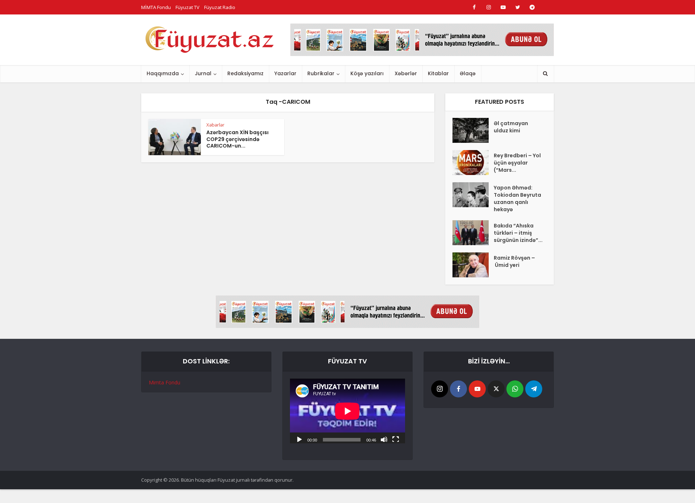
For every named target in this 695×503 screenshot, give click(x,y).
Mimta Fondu (164, 382)
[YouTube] (477, 388)
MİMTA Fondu (156, 7)
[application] (347, 411)
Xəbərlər (406, 73)
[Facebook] (458, 388)
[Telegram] (533, 388)
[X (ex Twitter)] (496, 388)
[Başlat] (299, 439)
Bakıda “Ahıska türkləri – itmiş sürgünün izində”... (518, 233)
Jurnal (203, 73)
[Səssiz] (384, 439)
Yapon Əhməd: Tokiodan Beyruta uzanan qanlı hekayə (517, 198)
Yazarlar (285, 73)
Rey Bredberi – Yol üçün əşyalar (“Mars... (517, 163)
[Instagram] (439, 388)
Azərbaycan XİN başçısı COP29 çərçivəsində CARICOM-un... (237, 139)
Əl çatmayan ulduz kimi (511, 127)
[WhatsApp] (514, 388)
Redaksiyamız (245, 73)
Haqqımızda (163, 73)
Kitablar (438, 73)
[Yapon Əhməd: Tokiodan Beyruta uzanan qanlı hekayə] (473, 194)
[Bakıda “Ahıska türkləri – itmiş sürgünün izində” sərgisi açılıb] (473, 232)
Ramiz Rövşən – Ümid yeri (514, 261)
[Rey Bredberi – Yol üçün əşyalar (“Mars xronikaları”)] (473, 162)
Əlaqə (468, 73)
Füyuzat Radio (219, 7)
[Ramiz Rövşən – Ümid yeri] (473, 264)
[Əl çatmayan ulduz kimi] (473, 130)
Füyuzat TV (187, 7)
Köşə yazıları (367, 73)
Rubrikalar (320, 73)
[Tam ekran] (395, 439)
